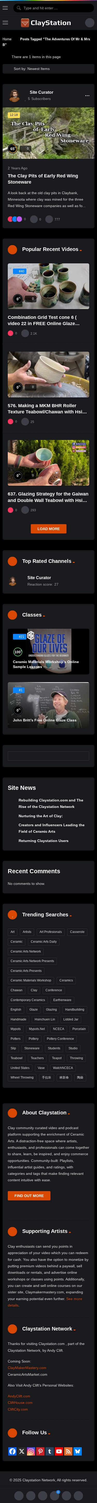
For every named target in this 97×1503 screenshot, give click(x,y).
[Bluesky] (77, 1451)
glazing (51, 1009)
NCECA (58, 1029)
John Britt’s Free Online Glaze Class (45, 720)
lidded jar (70, 1019)
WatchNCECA (63, 1068)
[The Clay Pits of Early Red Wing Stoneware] (48, 133)
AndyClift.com (19, 1396)
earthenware (62, 1000)
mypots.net (37, 1029)
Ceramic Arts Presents (26, 971)
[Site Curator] (14, 95)
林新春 (64, 1077)
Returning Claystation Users (44, 841)
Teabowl (17, 1058)
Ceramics (66, 980)
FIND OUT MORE (29, 1196)
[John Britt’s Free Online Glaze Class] (48, 705)
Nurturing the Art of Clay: (41, 816)
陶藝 (80, 1077)
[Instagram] (31, 1451)
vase (41, 1068)
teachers (37, 1058)
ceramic (17, 941)
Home (7, 39)
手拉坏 (46, 1077)
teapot (57, 1058)
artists (27, 932)
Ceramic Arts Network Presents (32, 961)
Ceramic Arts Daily (44, 941)
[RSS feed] (68, 1451)
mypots (16, 1029)
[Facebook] (12, 1451)
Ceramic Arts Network (26, 951)
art (12, 932)
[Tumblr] (50, 1451)
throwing (76, 1058)
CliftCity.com (18, 1409)
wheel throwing (22, 1077)
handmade (18, 1019)
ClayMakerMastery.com (27, 1368)
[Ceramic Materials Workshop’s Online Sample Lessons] (48, 651)
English (16, 1009)
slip (13, 1048)
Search (83, 756)
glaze (33, 1009)
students (54, 1048)
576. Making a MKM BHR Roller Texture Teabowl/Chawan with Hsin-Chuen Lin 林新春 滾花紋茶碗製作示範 (48, 412)
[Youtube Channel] (59, 1451)
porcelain (79, 1029)
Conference (54, 990)
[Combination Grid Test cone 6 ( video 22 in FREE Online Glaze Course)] (48, 286)
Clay (34, 990)
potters (15, 1039)
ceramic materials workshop (31, 980)
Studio (73, 1048)
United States (20, 1068)
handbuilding (74, 1009)
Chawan (17, 990)
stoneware (32, 1048)
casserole (77, 932)
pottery (34, 1039)
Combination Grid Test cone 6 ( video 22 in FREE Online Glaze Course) (42, 324)
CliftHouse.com (20, 1402)
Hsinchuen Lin (45, 1019)
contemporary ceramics (28, 1000)
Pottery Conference (60, 1039)
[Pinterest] (40, 1451)
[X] (22, 1451)
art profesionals (51, 932)
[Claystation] (46, 23)
